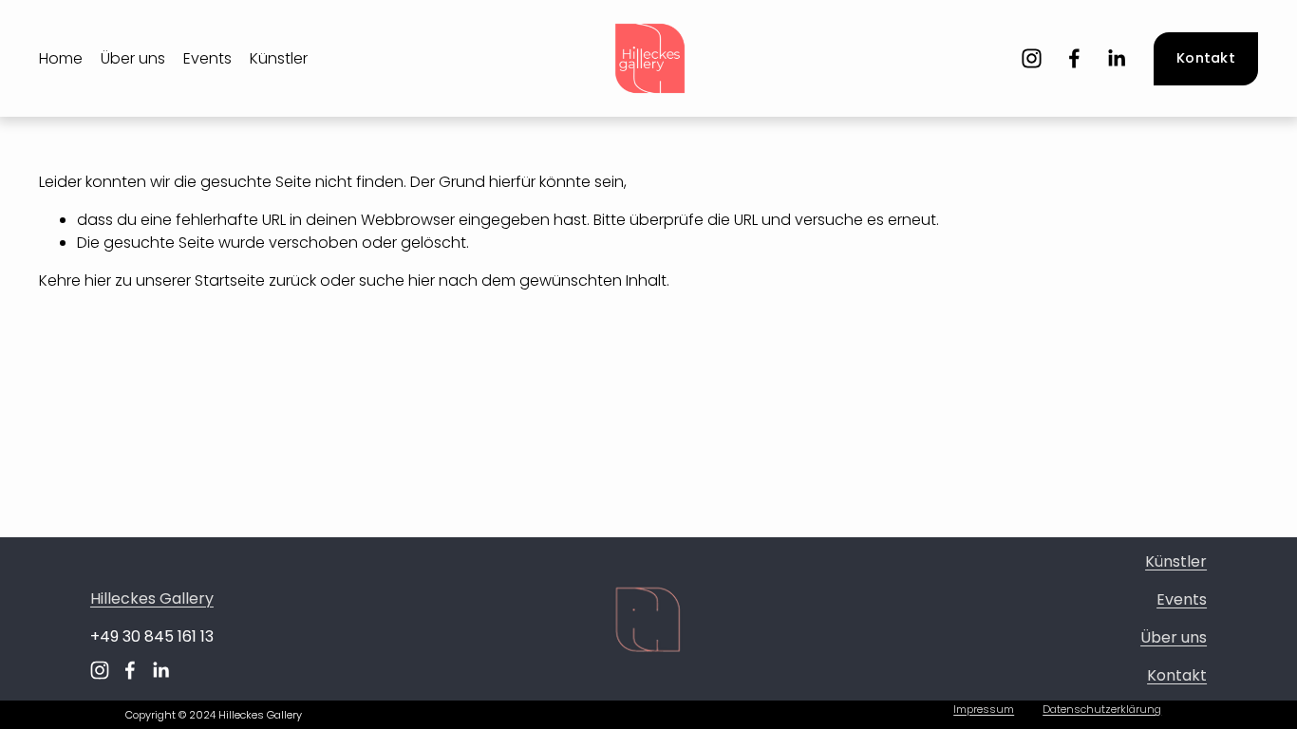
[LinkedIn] (1116, 58)
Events (207, 58)
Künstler (279, 58)
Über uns (133, 58)
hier (98, 280)
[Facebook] (1074, 58)
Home (61, 58)
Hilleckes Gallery (152, 598)
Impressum (983, 709)
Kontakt (1205, 57)
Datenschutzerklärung (1102, 709)
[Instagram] (1031, 58)
